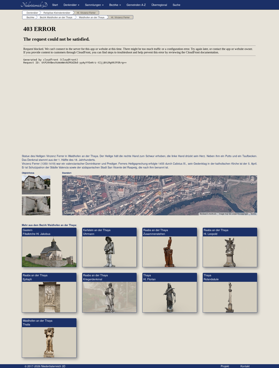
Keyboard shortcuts (208, 214)
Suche (176, 5)
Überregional (159, 5)
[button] (159, 193)
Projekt (225, 366)
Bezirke (114, 5)
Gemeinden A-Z (136, 5)
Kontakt (245, 366)
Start (55, 5)
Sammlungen (93, 5)
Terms (253, 214)
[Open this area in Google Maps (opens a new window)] (69, 212)
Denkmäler (70, 5)
